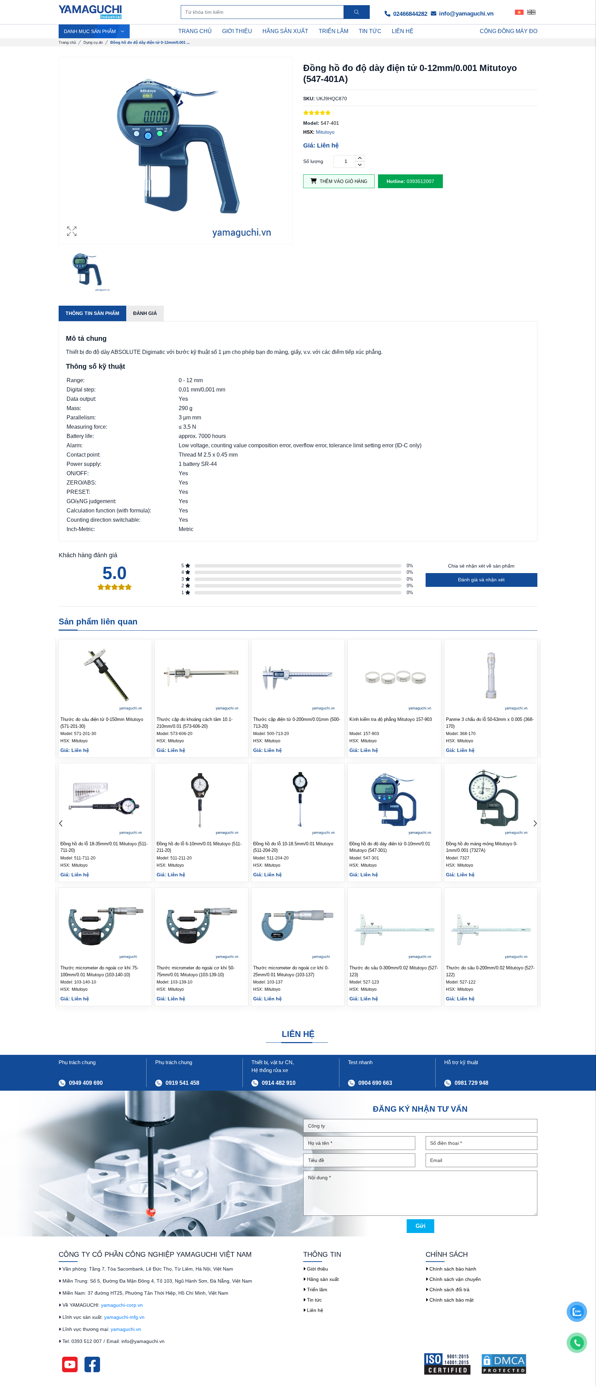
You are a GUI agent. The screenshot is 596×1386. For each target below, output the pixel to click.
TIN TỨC (370, 31)
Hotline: (396, 181)
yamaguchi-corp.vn (122, 1305)
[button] (535, 824)
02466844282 (409, 14)
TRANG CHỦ (195, 31)
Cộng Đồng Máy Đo (508, 31)
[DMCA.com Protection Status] (509, 1364)
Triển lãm (316, 1289)
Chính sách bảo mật (451, 1300)
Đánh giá (145, 313)
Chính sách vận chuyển (454, 1279)
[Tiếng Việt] (519, 12)
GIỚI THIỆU (237, 31)
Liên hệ (314, 1310)
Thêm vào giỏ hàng (342, 181)
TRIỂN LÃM (333, 31)
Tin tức (314, 1300)
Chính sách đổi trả (448, 1289)
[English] (531, 12)
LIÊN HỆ (403, 31)
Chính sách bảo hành (452, 1269)
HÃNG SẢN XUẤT (285, 31)
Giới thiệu (317, 1269)
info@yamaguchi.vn (465, 13)
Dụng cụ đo (93, 42)
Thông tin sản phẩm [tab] (92, 313)
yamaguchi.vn (126, 1329)
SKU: (309, 98)
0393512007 (410, 181)
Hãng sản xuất (322, 1279)
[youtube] (70, 1364)
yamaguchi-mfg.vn (124, 1317)
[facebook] (92, 1364)
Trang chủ (67, 42)
